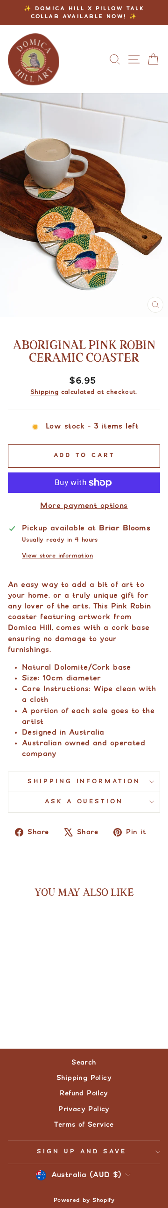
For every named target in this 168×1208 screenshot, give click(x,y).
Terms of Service (84, 1124)
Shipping (44, 392)
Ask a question (84, 802)
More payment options (83, 505)
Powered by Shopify (84, 1200)
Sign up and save (81, 1152)
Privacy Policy (84, 1109)
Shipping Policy (84, 1077)
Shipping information (84, 782)
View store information (57, 556)
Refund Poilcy (84, 1093)
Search (83, 1062)
